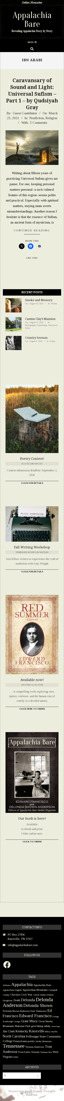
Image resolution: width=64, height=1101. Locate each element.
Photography (30, 325)
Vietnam (35, 1052)
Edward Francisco (35, 1015)
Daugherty (8, 1000)
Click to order (32, 841)
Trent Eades (24, 1052)
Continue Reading (32, 230)
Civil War (26, 994)
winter (15, 1057)
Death (17, 1000)
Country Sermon (36, 337)
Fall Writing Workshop (32, 547)
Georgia (17, 1021)
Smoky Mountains (44, 1041)
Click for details (32, 571)
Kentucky (21, 1031)
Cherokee (15, 994)
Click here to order (32, 709)
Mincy (47, 1032)
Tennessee (14, 1046)
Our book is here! (32, 818)
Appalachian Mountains (35, 989)
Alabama (6, 985)
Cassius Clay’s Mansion (40, 319)
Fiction (54, 303)
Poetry (52, 341)
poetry (31, 1041)
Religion (51, 118)
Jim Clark (9, 1031)
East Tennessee (38, 1011)
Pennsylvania (20, 1041)
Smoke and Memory (38, 300)
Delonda (28, 1000)
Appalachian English (12, 990)
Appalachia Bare (42, 985)
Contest (36, 995)
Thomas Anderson (34, 1047)
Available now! (32, 680)
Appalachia (22, 984)
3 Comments (38, 122)
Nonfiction (36, 118)
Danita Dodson (47, 994)
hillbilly (47, 1026)
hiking (40, 1026)
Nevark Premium (33, 1091)
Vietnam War (46, 1052)
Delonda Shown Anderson (16, 1011)
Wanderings (42, 325)
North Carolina (14, 1036)
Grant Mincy (29, 1021)
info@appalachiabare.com (23, 945)
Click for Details (32, 483)
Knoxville (36, 1031)
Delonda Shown (37, 1005)
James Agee (55, 1026)
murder (54, 1032)
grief (33, 1026)
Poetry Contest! (32, 458)
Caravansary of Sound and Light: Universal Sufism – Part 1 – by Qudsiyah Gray (32, 94)
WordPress (31, 1094)
